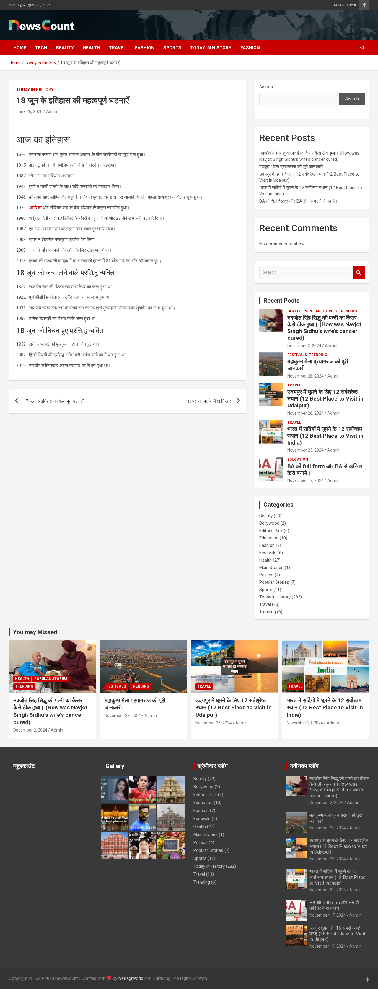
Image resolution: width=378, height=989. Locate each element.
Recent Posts (281, 300)
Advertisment (344, 5)
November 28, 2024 (305, 376)
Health (91, 47)
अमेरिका (36, 207)
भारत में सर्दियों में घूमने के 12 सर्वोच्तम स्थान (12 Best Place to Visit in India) (325, 436)
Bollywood (269, 523)
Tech (41, 47)
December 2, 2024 (304, 345)
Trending (348, 311)
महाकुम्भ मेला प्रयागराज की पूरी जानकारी (291, 166)
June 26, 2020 (29, 111)
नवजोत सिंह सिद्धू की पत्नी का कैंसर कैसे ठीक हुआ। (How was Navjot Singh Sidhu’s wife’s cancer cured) (324, 327)
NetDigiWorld (130, 978)
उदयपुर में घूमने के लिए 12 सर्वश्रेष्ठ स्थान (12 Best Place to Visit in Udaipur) (325, 398)
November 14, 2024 (327, 946)
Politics (266, 575)
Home (19, 47)
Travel (117, 47)
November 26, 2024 (305, 413)
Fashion (144, 47)
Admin (52, 111)
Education (297, 459)
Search (266, 87)
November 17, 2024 (305, 480)
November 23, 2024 (305, 450)
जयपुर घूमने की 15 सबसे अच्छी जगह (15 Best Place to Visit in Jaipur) (337, 933)
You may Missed (35, 632)
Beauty (65, 47)
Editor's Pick (271, 530)
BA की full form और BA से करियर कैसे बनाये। (298, 201)
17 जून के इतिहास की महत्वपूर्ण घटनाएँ (54, 401)
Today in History (211, 47)
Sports (172, 47)
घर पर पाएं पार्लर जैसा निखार (208, 401)
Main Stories (271, 567)
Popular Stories (320, 311)
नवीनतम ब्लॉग (304, 766)
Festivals (297, 355)
